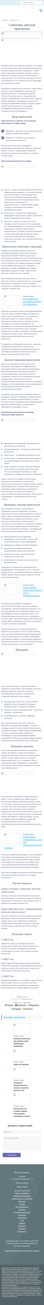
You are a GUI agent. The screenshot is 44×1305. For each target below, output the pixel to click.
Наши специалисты (22, 1193)
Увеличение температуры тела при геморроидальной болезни (23, 842)
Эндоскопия (22, 1218)
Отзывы (22, 1204)
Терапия (22, 1223)
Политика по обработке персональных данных (22, 1251)
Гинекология (22, 1231)
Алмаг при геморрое (21, 1064)
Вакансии (22, 1201)
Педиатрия (22, 1226)
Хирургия (22, 1229)
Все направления (22, 1207)
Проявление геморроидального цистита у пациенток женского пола (21, 1086)
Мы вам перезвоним (22, 1172)
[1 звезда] (12, 999)
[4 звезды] (18, 999)
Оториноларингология (22, 1212)
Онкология (22, 1215)
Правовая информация (22, 1196)
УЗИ (22, 1220)
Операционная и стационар (22, 1199)
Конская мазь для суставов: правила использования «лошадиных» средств (22, 1112)
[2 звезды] (14, 999)
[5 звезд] (20, 999)
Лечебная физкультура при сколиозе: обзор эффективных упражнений (22, 1042)
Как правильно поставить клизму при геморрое (32, 302)
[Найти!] (39, 2)
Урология (22, 1209)
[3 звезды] (16, 999)
